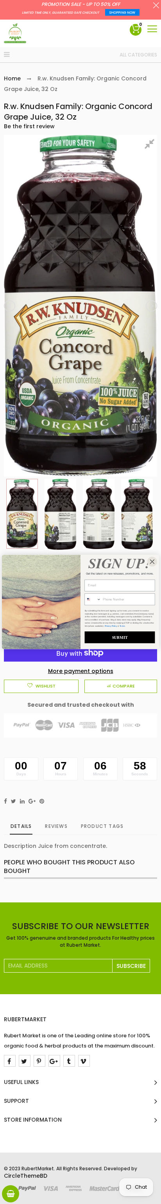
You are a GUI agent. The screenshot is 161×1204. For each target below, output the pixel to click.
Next (151, 306)
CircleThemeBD (25, 1176)
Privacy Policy (111, 626)
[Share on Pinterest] (41, 801)
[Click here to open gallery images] (151, 145)
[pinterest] (39, 1061)
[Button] (152, 29)
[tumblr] (69, 1061)
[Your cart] (10, 1193)
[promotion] (156, 6)
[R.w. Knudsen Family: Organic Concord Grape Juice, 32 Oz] (22, 514)
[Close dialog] (152, 562)
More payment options (80, 671)
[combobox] (93, 599)
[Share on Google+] (32, 801)
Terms (122, 626)
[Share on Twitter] (13, 801)
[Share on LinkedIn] (22, 801)
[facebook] (10, 1061)
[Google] (54, 1061)
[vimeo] (84, 1061)
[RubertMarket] (15, 33)
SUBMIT (119, 637)
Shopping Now (122, 13)
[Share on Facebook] (5, 801)
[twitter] (24, 1061)
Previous (10, 306)
